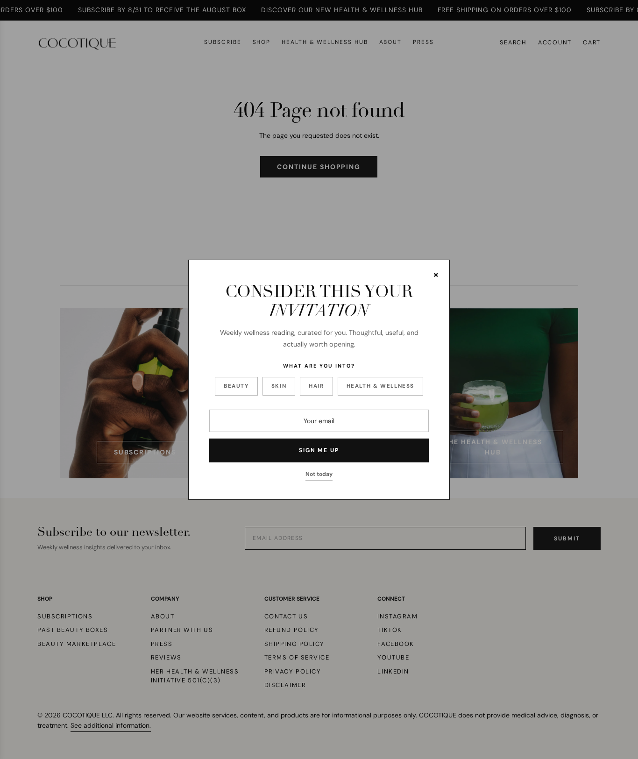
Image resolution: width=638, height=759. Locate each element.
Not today (319, 474)
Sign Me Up (319, 450)
